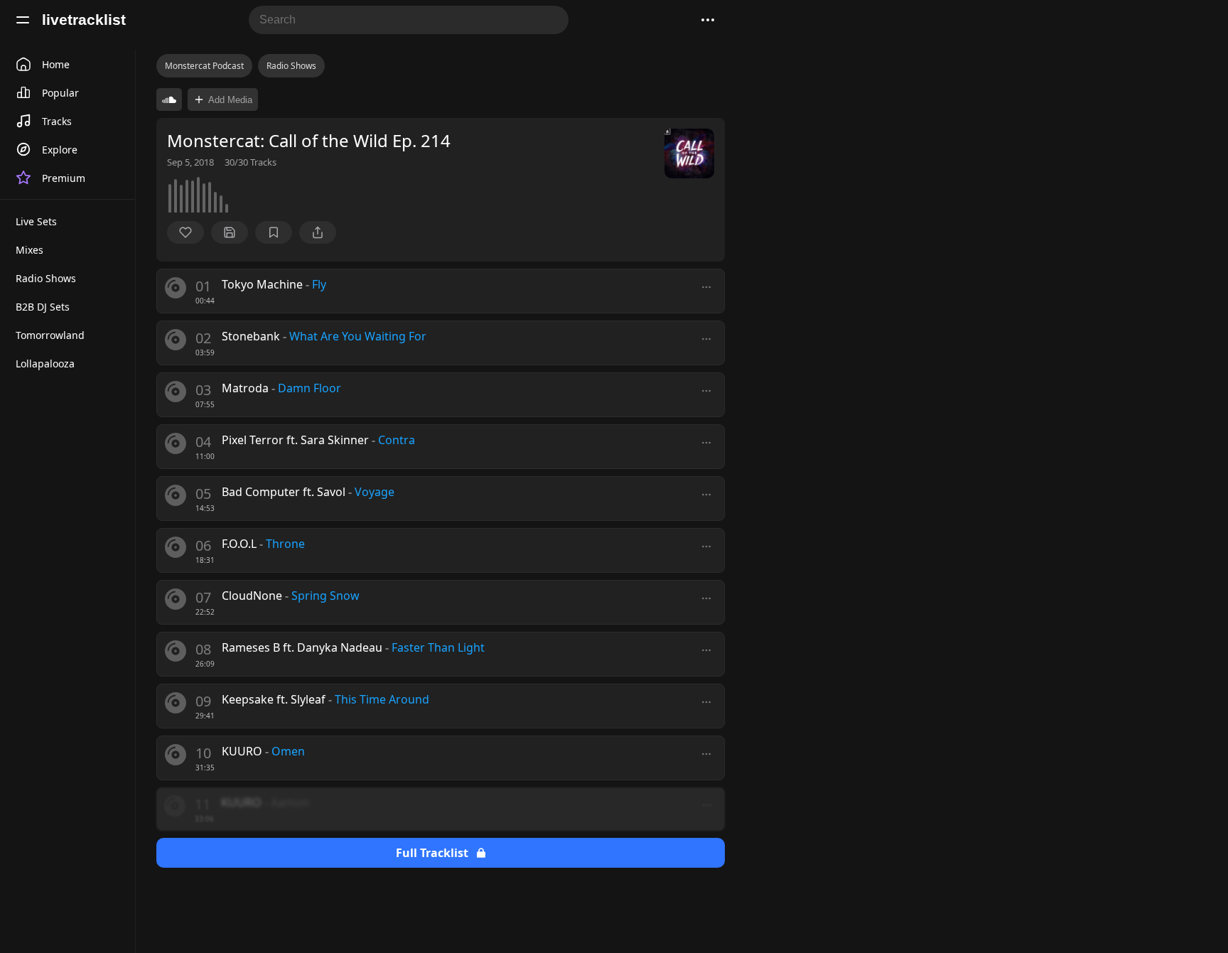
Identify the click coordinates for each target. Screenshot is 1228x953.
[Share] (317, 232)
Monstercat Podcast (204, 66)
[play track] (175, 287)
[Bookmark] (273, 232)
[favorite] (185, 232)
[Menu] (23, 20)
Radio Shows (291, 66)
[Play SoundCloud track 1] (169, 99)
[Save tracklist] (229, 232)
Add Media (230, 100)
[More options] (706, 287)
